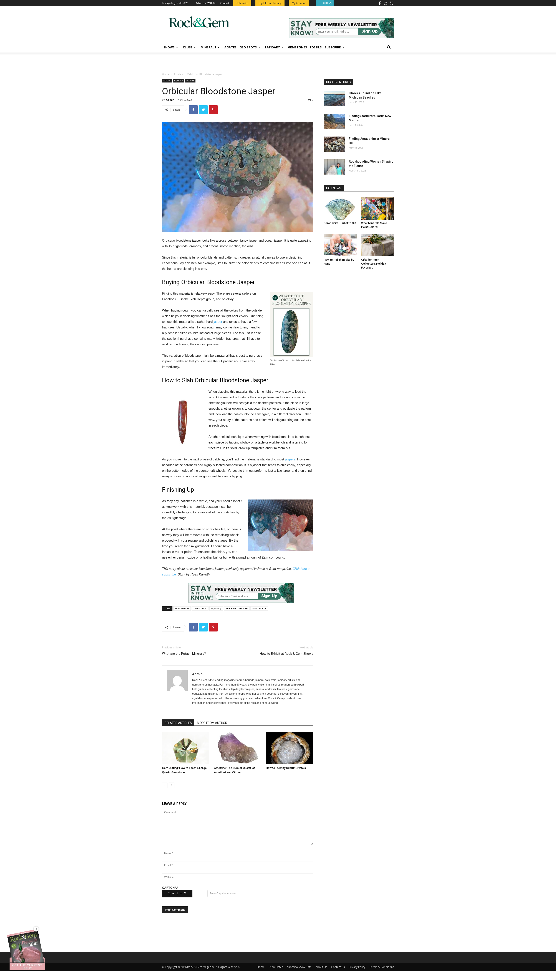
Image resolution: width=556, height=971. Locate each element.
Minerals (208, 47)
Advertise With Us (206, 3)
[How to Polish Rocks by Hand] (340, 245)
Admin (170, 99)
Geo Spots (248, 47)
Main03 (190, 80)
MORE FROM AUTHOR (212, 723)
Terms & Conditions (381, 967)
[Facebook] (379, 3)
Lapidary (272, 47)
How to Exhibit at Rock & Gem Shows (286, 654)
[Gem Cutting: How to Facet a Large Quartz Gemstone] (185, 748)
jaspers (290, 459)
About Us (321, 967)
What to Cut (259, 608)
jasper (217, 321)
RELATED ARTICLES (178, 723)
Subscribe (333, 47)
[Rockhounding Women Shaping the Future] (334, 167)
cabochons (200, 608)
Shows (169, 47)
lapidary (216, 608)
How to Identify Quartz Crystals (286, 768)
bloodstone (182, 608)
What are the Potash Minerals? (184, 654)
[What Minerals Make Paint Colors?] (377, 208)
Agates (230, 47)
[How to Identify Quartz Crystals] (289, 748)
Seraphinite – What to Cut (340, 223)
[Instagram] (385, 3)
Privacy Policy (357, 967)
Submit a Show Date (299, 967)
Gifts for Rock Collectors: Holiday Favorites (373, 263)
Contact (224, 3)
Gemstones (297, 47)
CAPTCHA (170, 887)
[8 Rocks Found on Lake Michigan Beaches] (334, 98)
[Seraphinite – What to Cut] (340, 208)
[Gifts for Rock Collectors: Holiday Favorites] (377, 245)
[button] (389, 48)
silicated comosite (237, 608)
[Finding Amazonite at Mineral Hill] (334, 144)
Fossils (316, 47)
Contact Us (338, 967)
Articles (178, 74)
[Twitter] (391, 3)
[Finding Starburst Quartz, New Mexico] (334, 121)
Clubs (187, 47)
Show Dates (276, 967)
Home (166, 74)
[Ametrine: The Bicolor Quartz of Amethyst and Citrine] (237, 748)
